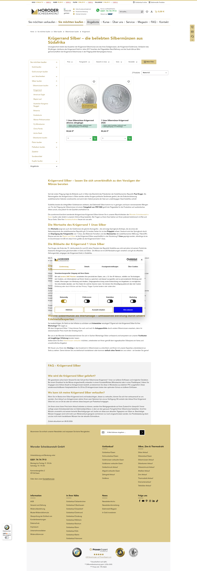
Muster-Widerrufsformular (39, 513)
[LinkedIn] (153, 501)
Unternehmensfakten (38, 531)
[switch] (87, 301)
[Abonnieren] (142, 432)
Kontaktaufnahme (71, 219)
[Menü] (10, 525)
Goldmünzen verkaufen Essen (113, 460)
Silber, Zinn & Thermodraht (151, 447)
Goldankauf (107, 447)
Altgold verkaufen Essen (111, 471)
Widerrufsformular (37, 534)
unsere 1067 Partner (68, 276)
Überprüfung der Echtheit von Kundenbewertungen (41, 518)
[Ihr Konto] (151, 11)
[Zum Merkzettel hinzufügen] (94, 81)
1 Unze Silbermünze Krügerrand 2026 (114, 122)
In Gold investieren (109, 513)
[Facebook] (140, 501)
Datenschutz (34, 523)
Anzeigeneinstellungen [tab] (110, 266)
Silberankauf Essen (145, 456)
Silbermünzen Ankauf (146, 460)
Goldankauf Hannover (74, 538)
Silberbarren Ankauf (145, 463)
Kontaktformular (48, 479)
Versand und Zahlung (38, 505)
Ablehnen (69, 310)
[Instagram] (150, 501)
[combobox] (129, 12)
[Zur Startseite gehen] (45, 11)
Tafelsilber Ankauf (144, 486)
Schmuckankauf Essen (110, 456)
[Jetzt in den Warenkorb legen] (94, 138)
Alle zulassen (128, 310)
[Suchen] (142, 12)
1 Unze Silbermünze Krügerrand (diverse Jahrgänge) (80, 122)
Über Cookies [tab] (133, 266)
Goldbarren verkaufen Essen (112, 463)
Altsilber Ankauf (144, 471)
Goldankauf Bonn (72, 527)
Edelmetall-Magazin (109, 509)
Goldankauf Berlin (72, 535)
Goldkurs (105, 478)
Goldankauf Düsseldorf (74, 509)
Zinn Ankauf (142, 475)
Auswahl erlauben (98, 310)
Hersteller (131, 62)
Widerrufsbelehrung (37, 509)
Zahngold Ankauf (108, 475)
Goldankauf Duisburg (74, 516)
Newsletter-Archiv (108, 501)
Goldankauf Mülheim (74, 520)
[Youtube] (143, 501)
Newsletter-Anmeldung (110, 505)
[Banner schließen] (141, 259)
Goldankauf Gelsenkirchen (76, 501)
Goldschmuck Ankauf (110, 467)
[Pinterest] (146, 501)
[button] (57, 62)
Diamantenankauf (144, 482)
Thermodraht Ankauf (145, 478)
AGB (32, 501)
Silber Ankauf (143, 452)
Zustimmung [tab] (63, 266)
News (105, 496)
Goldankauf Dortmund (74, 513)
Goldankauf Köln (72, 531)
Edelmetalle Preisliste (158, 2)
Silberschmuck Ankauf (146, 467)
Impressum (34, 527)
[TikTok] (157, 501)
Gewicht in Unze (101, 62)
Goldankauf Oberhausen (75, 505)
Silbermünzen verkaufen (72, 341)
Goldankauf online (141, 2)
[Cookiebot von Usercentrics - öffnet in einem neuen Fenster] (128, 259)
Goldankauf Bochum (73, 524)
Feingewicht (83, 62)
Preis (68, 62)
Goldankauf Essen (108, 452)
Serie (117, 62)
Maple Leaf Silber (68, 236)
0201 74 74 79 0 (108, 11)
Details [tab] (86, 266)
